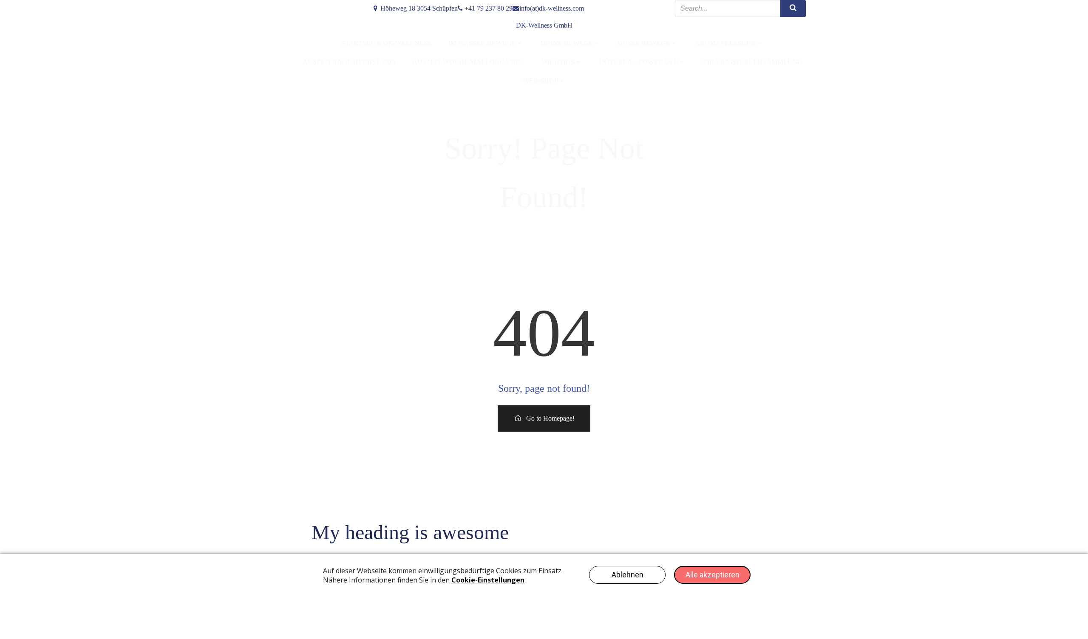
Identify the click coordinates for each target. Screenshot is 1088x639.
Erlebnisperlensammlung (753, 61)
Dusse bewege (644, 43)
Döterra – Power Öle (638, 61)
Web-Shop (540, 80)
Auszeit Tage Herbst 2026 (349, 61)
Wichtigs (558, 61)
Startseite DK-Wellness (386, 43)
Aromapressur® (725, 43)
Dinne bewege (567, 43)
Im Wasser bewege (482, 43)
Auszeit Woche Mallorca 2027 (468, 61)
